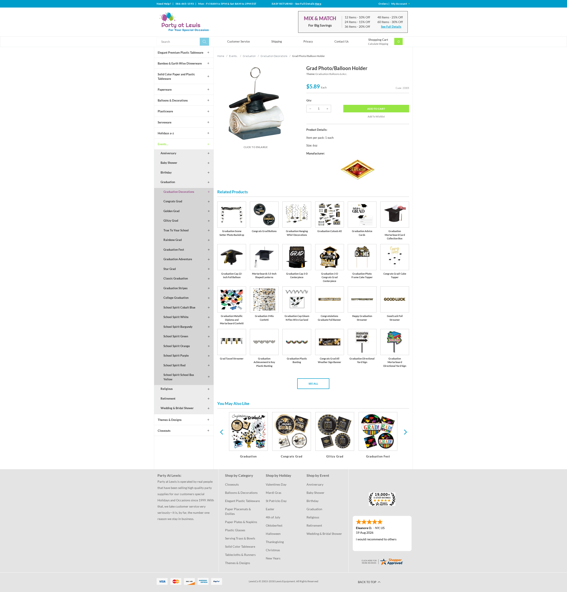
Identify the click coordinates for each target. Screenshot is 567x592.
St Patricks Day (276, 501)
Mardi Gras (273, 492)
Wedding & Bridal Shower (177, 408)
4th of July (273, 517)
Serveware (164, 122)
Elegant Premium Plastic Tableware (180, 52)
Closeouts (164, 430)
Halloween (273, 533)
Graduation (168, 182)
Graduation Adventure (177, 259)
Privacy (308, 41)
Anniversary (168, 153)
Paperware (165, 89)
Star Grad (169, 269)
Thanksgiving (275, 542)
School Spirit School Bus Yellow (178, 377)
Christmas (273, 550)
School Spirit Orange (176, 346)
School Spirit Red (174, 365)
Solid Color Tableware (240, 546)
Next (405, 431)
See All (313, 383)
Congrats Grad (172, 201)
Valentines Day (276, 484)
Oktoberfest (274, 525)
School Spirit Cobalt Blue (179, 307)
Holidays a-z (166, 133)
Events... (163, 144)
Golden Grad (171, 211)
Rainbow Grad (172, 240)
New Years (273, 558)
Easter (270, 509)
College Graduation (175, 297)
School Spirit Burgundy (177, 326)
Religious (167, 389)
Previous (221, 431)
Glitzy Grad (170, 220)
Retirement (168, 398)
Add (376, 108)
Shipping (276, 41)
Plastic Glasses (235, 530)
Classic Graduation (175, 278)
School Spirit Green (175, 336)
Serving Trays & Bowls (240, 538)
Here (318, 3)
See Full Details (391, 26)
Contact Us (341, 41)
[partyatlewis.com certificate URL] (382, 561)
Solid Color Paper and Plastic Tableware (176, 76)
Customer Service (238, 41)
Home (220, 56)
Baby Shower (169, 162)
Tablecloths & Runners (240, 555)
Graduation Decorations (178, 191)
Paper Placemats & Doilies (238, 511)
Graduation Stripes (175, 288)
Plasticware (165, 111)
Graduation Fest (173, 249)
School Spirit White (175, 317)
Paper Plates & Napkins (241, 522)
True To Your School (176, 230)
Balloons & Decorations (173, 100)
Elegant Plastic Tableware (242, 501)
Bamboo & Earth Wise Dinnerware (180, 63)
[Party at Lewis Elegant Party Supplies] (194, 21)
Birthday (166, 172)
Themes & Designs (170, 420)
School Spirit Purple (176, 355)
